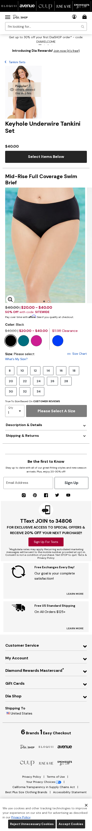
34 (39, 391)
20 (11, 381)
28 (66, 381)
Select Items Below (46, 156)
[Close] (86, 805)
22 (25, 381)
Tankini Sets (17, 62)
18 (74, 371)
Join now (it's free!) (66, 51)
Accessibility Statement (70, 792)
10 (22, 371)
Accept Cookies (71, 824)
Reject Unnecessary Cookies (32, 824)
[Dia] (27, 746)
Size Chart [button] (79, 354)
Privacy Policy (32, 777)
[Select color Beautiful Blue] (57, 340)
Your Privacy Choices (40, 782)
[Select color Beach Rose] (36, 340)
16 (61, 371)
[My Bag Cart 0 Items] (85, 16)
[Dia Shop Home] (20, 17)
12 (35, 371)
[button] (74, 16)
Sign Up (71, 482)
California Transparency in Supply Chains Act (44, 787)
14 (48, 371)
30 (11, 391)
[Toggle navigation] (7, 17)
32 (25, 391)
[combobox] (46, 26)
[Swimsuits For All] (65, 763)
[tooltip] (9, 6)
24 (39, 381)
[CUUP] (27, 763)
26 (52, 381)
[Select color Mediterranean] (23, 340)
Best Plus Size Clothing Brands (26, 792)
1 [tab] (44, 301)
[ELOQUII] (46, 746)
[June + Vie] (46, 763)
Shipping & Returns (22, 435)
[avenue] (65, 746)
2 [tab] (48, 301)
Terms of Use (56, 777)
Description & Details (24, 425)
